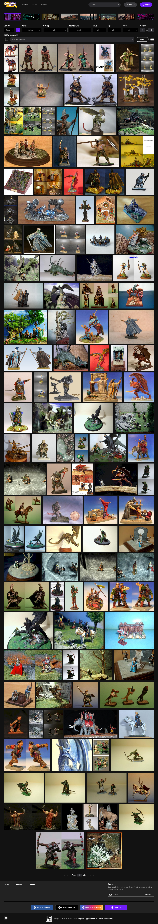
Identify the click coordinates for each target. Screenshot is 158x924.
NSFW (6, 35)
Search (13, 35)
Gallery (25, 5)
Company (80, 918)
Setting (46, 26)
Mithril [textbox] (79, 30)
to (147, 30)
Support (87, 918)
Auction (24, 26)
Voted (125, 26)
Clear (142, 39)
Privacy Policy (108, 918)
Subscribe (147, 895)
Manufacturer (74, 26)
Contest (44, 5)
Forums (34, 5)
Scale (95, 26)
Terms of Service (97, 918)
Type (109, 26)
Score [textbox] (8, 30)
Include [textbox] (30, 30)
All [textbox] (54, 30)
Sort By (7, 26)
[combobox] (9, 30)
